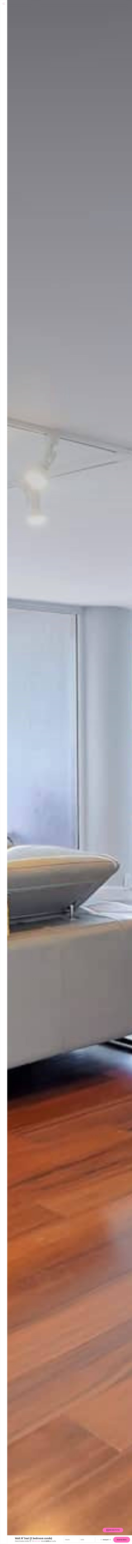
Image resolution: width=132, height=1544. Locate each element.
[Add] (110, 1539)
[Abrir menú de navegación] (3, 3)
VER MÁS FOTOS (114, 1530)
